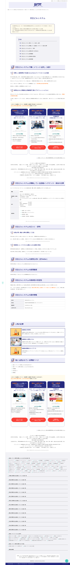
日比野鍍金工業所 (42, 470)
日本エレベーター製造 (55, 466)
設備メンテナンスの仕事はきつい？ (14, 537)
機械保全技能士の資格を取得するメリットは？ (39, 540)
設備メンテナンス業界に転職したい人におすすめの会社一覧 (23, 366)
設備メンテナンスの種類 (54, 537)
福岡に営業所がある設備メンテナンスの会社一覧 (17, 529)
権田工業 (57, 469)
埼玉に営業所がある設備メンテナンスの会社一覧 (17, 504)
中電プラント (11, 463)
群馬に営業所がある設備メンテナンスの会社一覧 (17, 488)
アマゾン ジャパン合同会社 (26, 472)
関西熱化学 (63, 460)
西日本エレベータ (11, 470)
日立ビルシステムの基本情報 (27, 59)
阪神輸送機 (33, 463)
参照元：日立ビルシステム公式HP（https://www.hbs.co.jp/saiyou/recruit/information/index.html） (38, 221)
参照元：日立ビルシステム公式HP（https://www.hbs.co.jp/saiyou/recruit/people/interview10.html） (38, 241)
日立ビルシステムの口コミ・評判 (28, 48)
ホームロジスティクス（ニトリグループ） (39, 472)
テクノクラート (11, 472)
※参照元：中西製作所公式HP (38, 177)
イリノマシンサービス (19, 470)
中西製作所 (61, 463)
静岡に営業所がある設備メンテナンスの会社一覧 (17, 508)
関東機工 (14, 372)
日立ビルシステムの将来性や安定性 (29, 56)
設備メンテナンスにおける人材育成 (33, 537)
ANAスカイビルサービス (31, 469)
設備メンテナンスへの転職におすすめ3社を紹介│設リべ (22, 364)
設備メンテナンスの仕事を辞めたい (25, 540)
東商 (30, 470)
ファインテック (28, 466)
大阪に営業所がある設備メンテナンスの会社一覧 (17, 521)
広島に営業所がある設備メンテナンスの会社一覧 (17, 525)
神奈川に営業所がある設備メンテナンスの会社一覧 (18, 500)
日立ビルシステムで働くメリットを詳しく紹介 (31, 43)
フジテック (35, 460)
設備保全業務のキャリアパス (13, 540)
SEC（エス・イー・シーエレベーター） (48, 469)
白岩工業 (18, 469)
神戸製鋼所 (40, 460)
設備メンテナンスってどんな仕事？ (15, 533)
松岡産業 (28, 463)
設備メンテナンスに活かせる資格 (29, 546)
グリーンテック (11, 460)
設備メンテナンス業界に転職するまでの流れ (16, 543)
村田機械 (14, 368)
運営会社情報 (11, 549)
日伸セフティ (55, 470)
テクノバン (58, 460)
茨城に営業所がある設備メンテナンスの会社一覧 (17, 492)
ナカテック (53, 460)
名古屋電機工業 (47, 460)
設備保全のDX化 (50, 540)
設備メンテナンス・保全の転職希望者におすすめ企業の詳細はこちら (51, 157)
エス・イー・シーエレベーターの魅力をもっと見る (37, 147)
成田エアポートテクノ (12, 466)
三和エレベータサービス (62, 470)
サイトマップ (64, 563)
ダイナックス (49, 470)
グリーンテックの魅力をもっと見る (19, 147)
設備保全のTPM (24, 537)
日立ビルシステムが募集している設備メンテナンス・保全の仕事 (34, 45)
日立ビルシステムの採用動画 (27, 53)
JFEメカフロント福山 (21, 466)
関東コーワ (23, 469)
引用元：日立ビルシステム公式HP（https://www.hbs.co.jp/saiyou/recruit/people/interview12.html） (38, 253)
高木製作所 (39, 463)
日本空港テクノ (15, 370)
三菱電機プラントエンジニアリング (21, 460)
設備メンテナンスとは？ (44, 537)
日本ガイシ (30, 460)
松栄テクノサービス (64, 469)
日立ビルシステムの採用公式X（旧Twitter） (30, 51)
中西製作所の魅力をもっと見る (56, 147)
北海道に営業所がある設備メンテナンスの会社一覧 (18, 475)
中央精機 (50, 463)
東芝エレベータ (47, 466)
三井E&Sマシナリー (12, 469)
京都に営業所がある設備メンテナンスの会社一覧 (17, 517)
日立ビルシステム (40, 466)
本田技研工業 (45, 463)
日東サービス (35, 470)
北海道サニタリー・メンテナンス (20, 463)
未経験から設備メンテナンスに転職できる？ (15, 546)
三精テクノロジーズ (63, 466)
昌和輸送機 (38, 469)
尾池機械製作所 (55, 463)
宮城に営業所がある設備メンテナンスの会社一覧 (17, 479)
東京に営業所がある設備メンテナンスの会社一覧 (17, 496)
